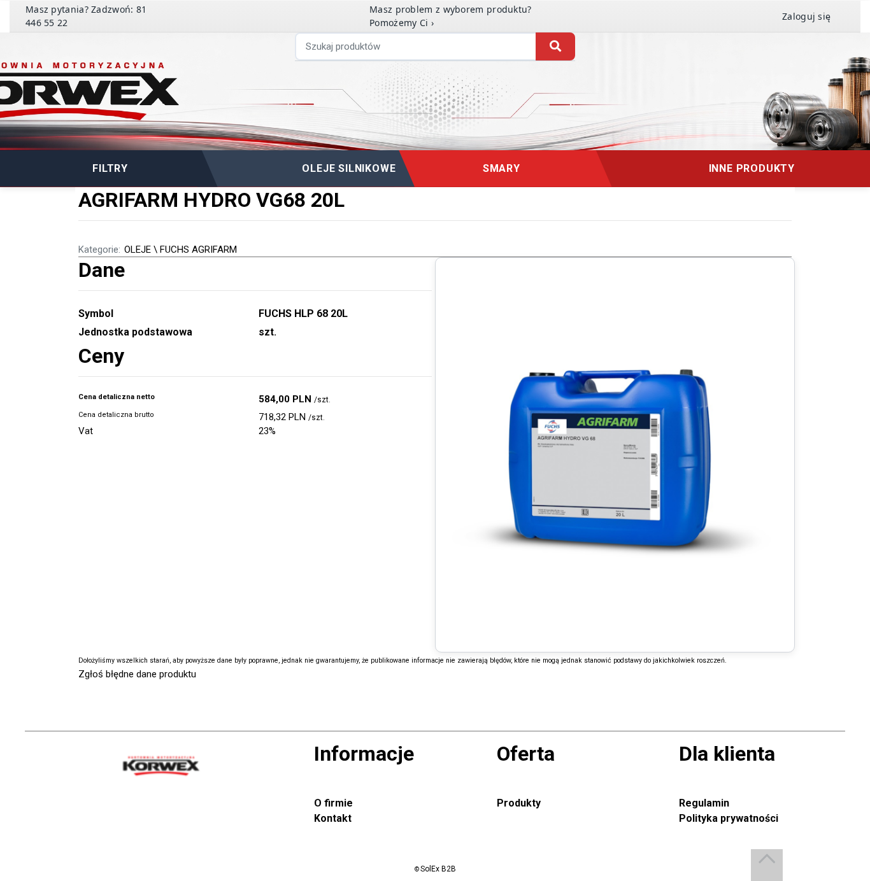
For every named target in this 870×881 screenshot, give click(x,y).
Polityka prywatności (728, 818)
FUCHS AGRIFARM (198, 249)
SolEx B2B (438, 868)
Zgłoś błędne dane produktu (137, 674)
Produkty (519, 803)
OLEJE (137, 249)
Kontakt (333, 818)
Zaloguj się (806, 16)
